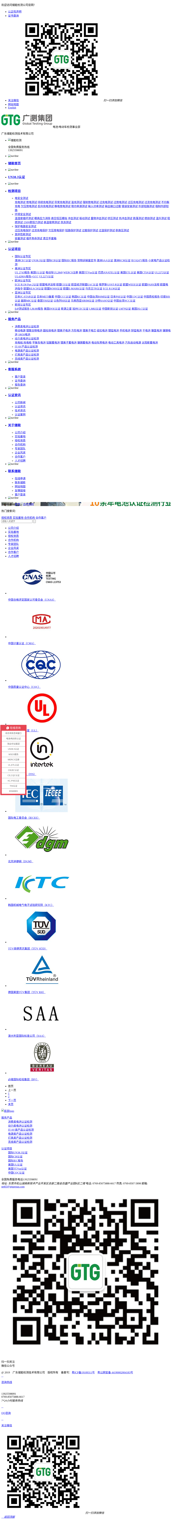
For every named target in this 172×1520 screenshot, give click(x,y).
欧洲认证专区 (23, 280)
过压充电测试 (136, 202)
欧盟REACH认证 (34, 288)
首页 (17, 504)
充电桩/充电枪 (23, 342)
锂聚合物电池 (34, 330)
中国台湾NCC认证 (124, 300)
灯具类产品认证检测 (27, 354)
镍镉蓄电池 (84, 342)
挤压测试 (113, 218)
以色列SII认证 (62, 300)
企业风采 (20, 452)
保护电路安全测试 (25, 226)
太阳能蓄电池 (150, 342)
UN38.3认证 (16, 177)
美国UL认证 (37, 272)
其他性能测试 (23, 234)
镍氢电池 (156, 330)
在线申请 (20, 478)
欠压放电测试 (29, 206)
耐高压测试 (122, 230)
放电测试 (31, 202)
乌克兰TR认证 (93, 288)
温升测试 (161, 218)
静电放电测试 (62, 206)
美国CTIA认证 (145, 272)
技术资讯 (20, 410)
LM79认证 (125, 308)
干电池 (146, 330)
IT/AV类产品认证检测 (21, 1129)
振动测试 (84, 218)
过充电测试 (106, 202)
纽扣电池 (102, 330)
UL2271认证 (46, 276)
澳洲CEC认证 (23, 260)
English (12, 107)
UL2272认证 (162, 272)
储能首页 (14, 163)
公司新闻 (20, 402)
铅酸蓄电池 (53, 342)
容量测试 (20, 238)
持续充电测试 (46, 202)
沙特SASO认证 (104, 300)
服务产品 (14, 319)
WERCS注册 (70, 272)
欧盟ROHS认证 (53, 288)
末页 (10, 1104)
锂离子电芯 (89, 330)
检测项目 (14, 191)
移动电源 (20, 330)
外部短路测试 (146, 206)
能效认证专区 (23, 304)
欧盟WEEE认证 (132, 284)
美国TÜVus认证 (88, 272)
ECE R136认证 (111, 288)
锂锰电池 (113, 330)
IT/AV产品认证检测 (26, 346)
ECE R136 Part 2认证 (27, 284)
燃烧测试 (149, 218)
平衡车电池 (39, 342)
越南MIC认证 (29, 300)
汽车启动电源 (133, 342)
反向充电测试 (46, 206)
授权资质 (20, 440)
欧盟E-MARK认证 (74, 288)
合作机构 (20, 444)
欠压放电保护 (56, 230)
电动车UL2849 (54, 272)
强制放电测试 (91, 202)
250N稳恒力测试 (33, 222)
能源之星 (66, 308)
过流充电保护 (40, 230)
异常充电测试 (62, 202)
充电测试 (20, 202)
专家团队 (20, 448)
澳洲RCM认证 (122, 260)
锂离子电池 (64, 330)
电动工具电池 (116, 342)
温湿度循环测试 (24, 218)
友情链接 (20, 490)
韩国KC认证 (79, 296)
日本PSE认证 (118, 296)
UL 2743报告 (22, 272)
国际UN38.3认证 (18, 1152)
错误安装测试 (130, 206)
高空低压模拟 (59, 218)
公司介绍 (20, 432)
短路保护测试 (73, 230)
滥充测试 (76, 202)
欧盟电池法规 (47, 284)
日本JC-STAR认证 (25, 296)
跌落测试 (138, 218)
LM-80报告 (36, 308)
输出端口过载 (113, 206)
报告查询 (20, 384)
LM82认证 (95, 308)
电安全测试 (21, 198)
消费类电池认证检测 (27, 326)
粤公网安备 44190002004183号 (115, 1372)
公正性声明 (15, 11)
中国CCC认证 (63, 296)
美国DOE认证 (52, 308)
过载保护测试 (90, 230)
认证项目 (14, 249)
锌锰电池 (136, 330)
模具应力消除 (42, 218)
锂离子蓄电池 (68, 342)
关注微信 (13, 100)
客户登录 (20, 376)
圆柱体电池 (49, 330)
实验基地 (20, 436)
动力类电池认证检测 (27, 338)
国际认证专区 (23, 256)
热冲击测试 (125, 218)
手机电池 (125, 330)
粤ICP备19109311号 (83, 1372)
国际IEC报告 (69, 260)
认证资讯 (14, 395)
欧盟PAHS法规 (150, 284)
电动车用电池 (99, 342)
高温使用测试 (52, 222)
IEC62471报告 (139, 260)
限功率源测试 (79, 206)
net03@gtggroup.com (13, 1186)
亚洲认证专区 (23, 292)
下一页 (12, 1100)
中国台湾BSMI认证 (98, 296)
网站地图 (13, 104)
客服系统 (14, 369)
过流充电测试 (152, 202)
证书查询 (13, 15)
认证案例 (20, 414)
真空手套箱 (49, 238)
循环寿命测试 (34, 238)
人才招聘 (20, 460)
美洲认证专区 (23, 268)
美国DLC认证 (140, 308)
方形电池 (76, 330)
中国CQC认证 (134, 296)
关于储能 (14, 425)
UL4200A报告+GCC (26, 276)
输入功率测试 (96, 206)
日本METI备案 (45, 296)
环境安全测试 (23, 214)
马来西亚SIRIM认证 (82, 300)
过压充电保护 (23, 230)
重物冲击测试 (99, 218)
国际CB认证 (53, 260)
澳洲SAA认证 (105, 260)
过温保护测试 (107, 230)
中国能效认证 (110, 308)
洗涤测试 (65, 222)
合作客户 (20, 456)
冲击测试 (73, 218)
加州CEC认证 (80, 308)
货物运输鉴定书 (86, 260)
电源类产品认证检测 (27, 350)
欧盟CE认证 (63, 284)
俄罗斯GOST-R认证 (110, 284)
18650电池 (24, 334)
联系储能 (14, 471)
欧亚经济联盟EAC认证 (84, 284)
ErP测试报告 (22, 308)
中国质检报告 (152, 296)
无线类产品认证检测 (27, 358)
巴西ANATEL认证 (109, 272)
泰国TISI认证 (45, 300)
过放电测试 (120, 202)
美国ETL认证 (128, 272)
